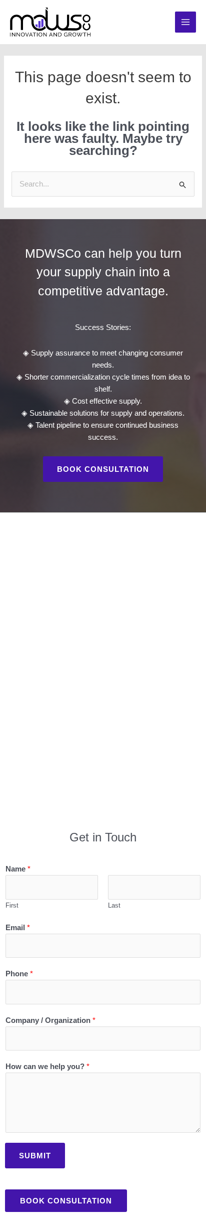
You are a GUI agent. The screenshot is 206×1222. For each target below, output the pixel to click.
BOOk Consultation (66, 1200)
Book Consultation (103, 469)
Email (18, 927)
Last (114, 905)
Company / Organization (51, 1020)
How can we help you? (48, 1066)
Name (18, 868)
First (12, 905)
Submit (35, 1155)
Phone (19, 973)
